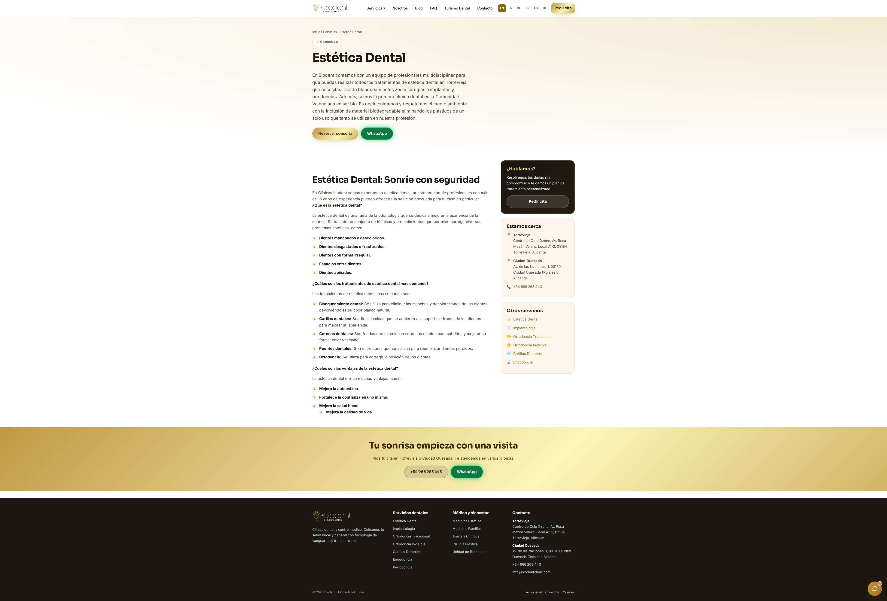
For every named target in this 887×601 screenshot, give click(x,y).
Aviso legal (534, 592)
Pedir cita (563, 8)
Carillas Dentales (527, 353)
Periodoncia (402, 567)
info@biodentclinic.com (531, 572)
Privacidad (552, 592)
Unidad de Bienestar (469, 552)
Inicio (316, 32)
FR (528, 8)
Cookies (569, 592)
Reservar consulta (335, 133)
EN (510, 8)
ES (502, 8)
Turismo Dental (457, 8)
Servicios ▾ (376, 8)
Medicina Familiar (467, 529)
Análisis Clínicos (466, 536)
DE (545, 8)
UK (536, 8)
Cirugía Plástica (465, 544)
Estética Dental (525, 319)
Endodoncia (523, 362)
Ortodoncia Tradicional (532, 336)
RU (519, 8)
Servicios (330, 32)
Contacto (484, 8)
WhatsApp (377, 133)
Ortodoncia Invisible (530, 345)
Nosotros (400, 8)
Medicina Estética (467, 521)
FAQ (433, 8)
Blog (419, 8)
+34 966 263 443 (527, 286)
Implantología (524, 328)
